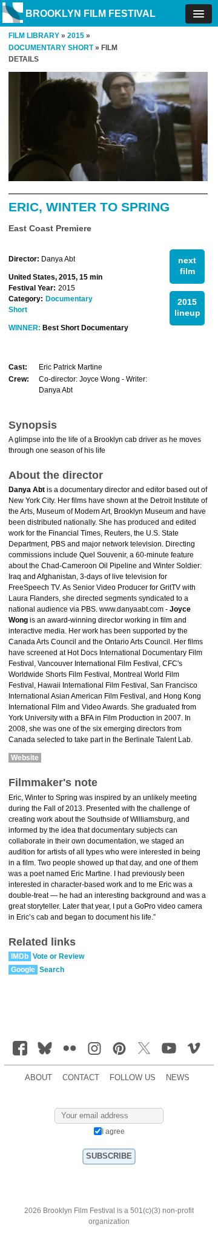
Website (25, 758)
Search (51, 969)
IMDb (19, 956)
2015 (75, 35)
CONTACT (80, 1078)
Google (23, 969)
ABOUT (38, 1078)
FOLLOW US (133, 1078)
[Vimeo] (194, 1048)
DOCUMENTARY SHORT (50, 47)
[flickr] (69, 1048)
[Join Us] (20, 1048)
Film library (33, 35)
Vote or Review (58, 956)
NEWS (178, 1078)
